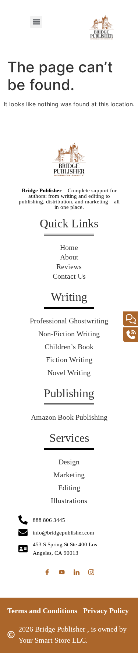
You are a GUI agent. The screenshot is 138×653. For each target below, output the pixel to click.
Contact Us (69, 276)
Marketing (69, 475)
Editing (69, 488)
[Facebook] (47, 571)
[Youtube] (61, 571)
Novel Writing (69, 372)
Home (69, 247)
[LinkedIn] (76, 571)
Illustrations (69, 500)
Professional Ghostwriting (69, 321)
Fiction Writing (69, 359)
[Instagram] (91, 571)
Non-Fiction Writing (69, 334)
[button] (36, 22)
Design (69, 462)
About (69, 257)
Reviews (69, 266)
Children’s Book (69, 347)
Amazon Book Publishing (69, 417)
